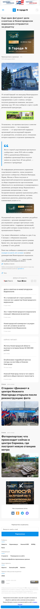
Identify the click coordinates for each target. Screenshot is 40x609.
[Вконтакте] (13, 514)
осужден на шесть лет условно (12, 253)
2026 (3, 576)
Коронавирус (13, 544)
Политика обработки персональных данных (15, 559)
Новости (4, 544)
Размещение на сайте (18, 556)
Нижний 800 (25, 544)
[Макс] (26, 514)
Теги (5, 273)
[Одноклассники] (17, 514)
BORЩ (33, 544)
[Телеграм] (21, 514)
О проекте (4, 556)
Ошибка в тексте (9, 264)
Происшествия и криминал (10, 57)
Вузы (3, 547)
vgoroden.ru (20, 268)
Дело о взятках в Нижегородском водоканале (18, 291)
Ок (20, 607)
